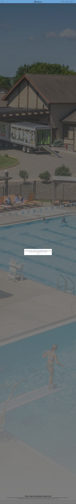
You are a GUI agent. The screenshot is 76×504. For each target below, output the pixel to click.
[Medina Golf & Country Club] (38, 1)
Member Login (71, 1)
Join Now (62, 1)
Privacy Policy (41, 250)
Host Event (66, 1)
